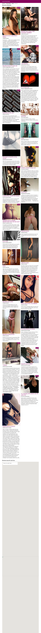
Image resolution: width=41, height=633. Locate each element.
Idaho (13, 3)
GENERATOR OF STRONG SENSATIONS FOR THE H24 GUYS (11, 221)
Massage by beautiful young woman (10, 157)
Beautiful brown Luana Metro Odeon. (10, 36)
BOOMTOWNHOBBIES (6, 1)
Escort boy (24, 192)
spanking (23, 116)
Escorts (3, 3)
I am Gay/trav (24, 63)
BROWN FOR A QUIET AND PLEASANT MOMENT (28, 32)
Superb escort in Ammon (9, 426)
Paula (22, 138)
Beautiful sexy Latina (8, 301)
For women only (25, 87)
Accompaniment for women (28, 329)
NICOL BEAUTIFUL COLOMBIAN (29, 303)
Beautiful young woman (8, 334)
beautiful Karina (25, 231)
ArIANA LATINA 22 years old (28, 168)
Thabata (5, 365)
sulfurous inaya (25, 262)
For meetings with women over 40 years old (29, 394)
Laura (4, 266)
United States (8, 3)
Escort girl (5, 241)
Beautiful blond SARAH (26, 364)
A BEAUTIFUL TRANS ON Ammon (11, 196)
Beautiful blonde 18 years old (10, 65)
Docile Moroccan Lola (8, 112)
